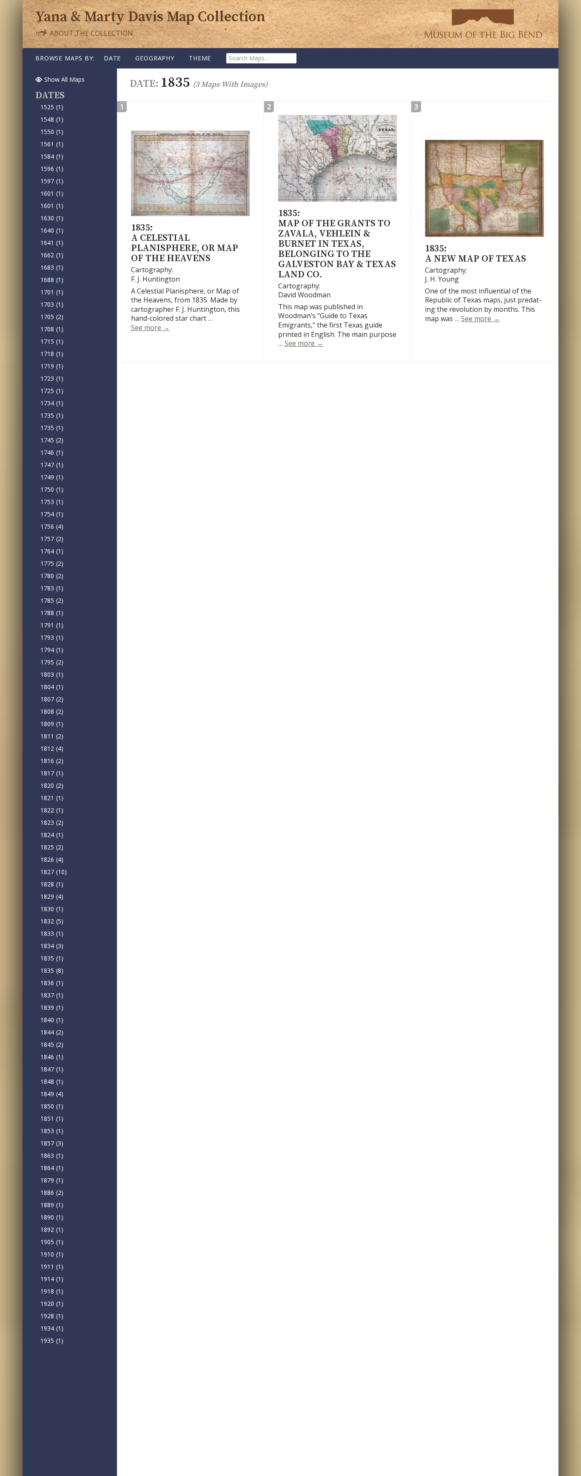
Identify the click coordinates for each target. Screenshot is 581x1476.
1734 (51, 403)
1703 (51, 304)
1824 (51, 835)
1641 (51, 243)
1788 (51, 613)
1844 (51, 1032)
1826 (51, 859)
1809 (51, 724)
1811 (51, 736)
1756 (51, 526)
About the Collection (90, 32)
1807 (51, 699)
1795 (51, 662)
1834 (51, 946)
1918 (51, 1291)
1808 (51, 711)
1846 (51, 1057)
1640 (51, 230)
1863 (51, 1155)
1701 (51, 292)
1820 (51, 785)
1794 (51, 650)
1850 (51, 1106)
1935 (51, 1340)
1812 (51, 748)
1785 (51, 600)
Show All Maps (64, 79)
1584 (51, 156)
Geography (154, 58)
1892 (51, 1229)
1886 (51, 1192)
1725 (51, 391)
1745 (51, 440)
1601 (51, 193)
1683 (51, 267)
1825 (51, 847)
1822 (51, 810)
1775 (51, 563)
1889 (51, 1205)
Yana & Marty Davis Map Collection (150, 17)
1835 (51, 958)
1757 (51, 539)
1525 (51, 107)
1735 (51, 415)
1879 (51, 1180)
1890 (51, 1217)
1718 (51, 354)
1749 (51, 477)
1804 (51, 687)
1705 (51, 317)
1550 (51, 132)
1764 (51, 551)
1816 (51, 761)
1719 (51, 366)
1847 (51, 1069)
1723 (51, 378)
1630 (51, 218)
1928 (51, 1316)
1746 (51, 452)
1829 (51, 896)
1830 (51, 909)
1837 (51, 995)
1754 (51, 514)
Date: (145, 83)
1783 (51, 588)
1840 (51, 1020)
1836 (51, 983)
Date (112, 58)
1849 (51, 1094)
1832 (51, 921)
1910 (51, 1254)
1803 (51, 674)
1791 (51, 625)
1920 (51, 1303)
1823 (51, 822)
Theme (200, 58)
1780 (51, 576)
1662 (51, 255)
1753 (51, 502)
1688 (51, 280)
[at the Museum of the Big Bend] (483, 23)
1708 (51, 329)
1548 (51, 119)
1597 (51, 181)
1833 (51, 933)
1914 (51, 1279)
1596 (51, 169)
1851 (51, 1118)
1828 (51, 884)
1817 (51, 773)
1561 (51, 144)
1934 (51, 1328)
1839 (51, 1007)
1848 (51, 1081)
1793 (51, 637)
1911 (51, 1266)
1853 (51, 1131)
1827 (53, 872)
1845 (51, 1044)
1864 (51, 1168)
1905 (51, 1242)
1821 (51, 798)
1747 (51, 465)
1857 (51, 1143)
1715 (51, 341)
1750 (51, 489)
